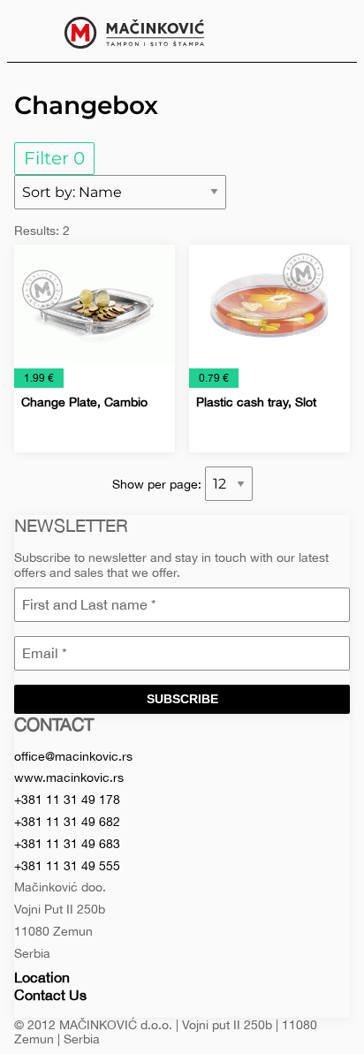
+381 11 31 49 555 (67, 866)
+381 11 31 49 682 (67, 822)
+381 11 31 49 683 (67, 844)
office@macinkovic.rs (73, 756)
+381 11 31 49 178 (67, 799)
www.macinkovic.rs (69, 777)
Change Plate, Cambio (84, 402)
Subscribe (182, 699)
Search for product (330, 31)
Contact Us (50, 995)
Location (42, 977)
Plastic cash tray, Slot (256, 402)
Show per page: (158, 484)
